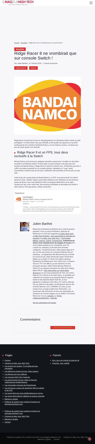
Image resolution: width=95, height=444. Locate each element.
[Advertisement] (47, 16)
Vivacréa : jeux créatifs (60, 363)
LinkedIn (50, 296)
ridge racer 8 (21, 68)
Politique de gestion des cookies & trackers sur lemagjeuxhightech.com (34, 437)
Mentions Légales (11, 399)
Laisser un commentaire (62, 327)
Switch (33, 68)
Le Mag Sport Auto (66, 234)
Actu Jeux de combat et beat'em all (65, 360)
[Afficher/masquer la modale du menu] (91, 3)
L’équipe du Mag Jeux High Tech (17, 363)
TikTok (59, 296)
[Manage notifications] (89, 439)
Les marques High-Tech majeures (17, 377)
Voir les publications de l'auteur (44, 303)
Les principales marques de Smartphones (20, 385)
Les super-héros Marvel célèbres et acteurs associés (24, 396)
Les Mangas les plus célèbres (16, 374)
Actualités (20, 49)
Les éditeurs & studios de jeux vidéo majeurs (21, 371)
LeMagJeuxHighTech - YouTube (45, 298)
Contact (8, 360)
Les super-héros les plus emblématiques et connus (24, 393)
